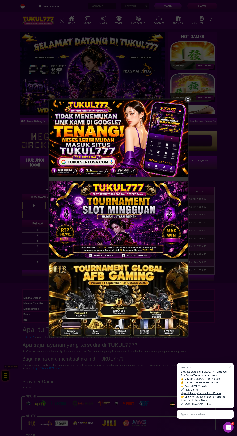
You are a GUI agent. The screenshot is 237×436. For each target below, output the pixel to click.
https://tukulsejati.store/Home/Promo (201, 393)
